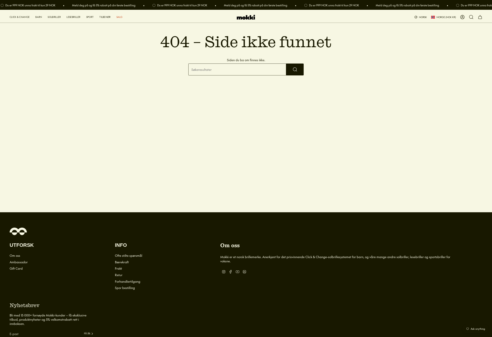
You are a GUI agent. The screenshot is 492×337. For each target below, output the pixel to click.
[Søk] (295, 69)
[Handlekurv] (480, 17)
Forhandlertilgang (127, 281)
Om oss (15, 255)
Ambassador (19, 262)
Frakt (118, 268)
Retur (118, 275)
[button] (19, 17)
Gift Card (16, 268)
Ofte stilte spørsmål (128, 255)
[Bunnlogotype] (18, 231)
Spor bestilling (125, 288)
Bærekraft (122, 262)
